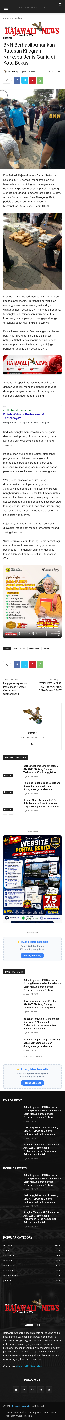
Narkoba (47, 648)
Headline (18, 18)
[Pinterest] (32, 80)
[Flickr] (32, 1389)
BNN (15, 648)
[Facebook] (17, 80)
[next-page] (11, 816)
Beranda (7, 18)
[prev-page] (5, 816)
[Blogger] (16, 1389)
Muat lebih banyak (31, 1056)
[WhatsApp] (40, 80)
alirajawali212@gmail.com (30, 1366)
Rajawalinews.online (21, 1406)
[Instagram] (41, 1389)
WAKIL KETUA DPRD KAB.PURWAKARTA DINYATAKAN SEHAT (50, 687)
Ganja (23, 648)
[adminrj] (5, 71)
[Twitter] (25, 80)
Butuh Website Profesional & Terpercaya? (23, 416)
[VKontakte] (49, 1389)
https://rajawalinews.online (32, 737)
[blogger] (32, 743)
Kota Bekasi (34, 648)
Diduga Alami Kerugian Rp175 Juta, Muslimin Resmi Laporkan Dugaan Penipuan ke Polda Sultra (42, 803)
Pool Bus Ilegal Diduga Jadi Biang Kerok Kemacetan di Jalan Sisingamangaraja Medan (42, 786)
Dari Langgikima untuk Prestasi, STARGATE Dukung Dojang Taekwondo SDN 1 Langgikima (41, 769)
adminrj (14, 71)
